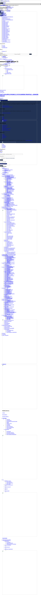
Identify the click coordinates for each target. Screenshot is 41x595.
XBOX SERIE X (9, 184)
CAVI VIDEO (8, 230)
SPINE (5, 196)
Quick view (2, 92)
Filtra (30, 54)
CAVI (5, 171)
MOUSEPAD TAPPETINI (10, 216)
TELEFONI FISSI (7, 314)
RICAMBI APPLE (5, 23)
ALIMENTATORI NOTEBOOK (11, 209)
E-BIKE (5, 264)
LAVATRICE (6, 204)
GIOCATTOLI (4, 15)
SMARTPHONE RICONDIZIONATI (10, 312)
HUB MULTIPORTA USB (10, 213)
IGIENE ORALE (7, 277)
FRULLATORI (6, 275)
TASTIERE (8, 218)
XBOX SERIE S (9, 183)
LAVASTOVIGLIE (7, 203)
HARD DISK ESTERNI (10, 260)
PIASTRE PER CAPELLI (8, 281)
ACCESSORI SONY (7, 178)
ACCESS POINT (9, 242)
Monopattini (4, 414)
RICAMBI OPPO (5, 32)
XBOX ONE (8, 191)
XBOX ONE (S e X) (9, 182)
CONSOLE (4, 13)
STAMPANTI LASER (9, 256)
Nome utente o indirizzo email (6, 154)
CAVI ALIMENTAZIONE (10, 225)
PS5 (7, 180)
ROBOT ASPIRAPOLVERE (8, 283)
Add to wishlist (3, 90)
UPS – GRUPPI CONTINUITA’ (9, 262)
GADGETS (6, 186)
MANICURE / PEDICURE (8, 279)
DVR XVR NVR (7, 327)
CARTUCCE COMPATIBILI (11, 252)
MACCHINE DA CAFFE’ (8, 278)
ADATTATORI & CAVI (8, 316)
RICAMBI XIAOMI (5, 37)
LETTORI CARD (9, 214)
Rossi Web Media (29, 140)
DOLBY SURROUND (7, 321)
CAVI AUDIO (8, 226)
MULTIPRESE (6, 194)
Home (1, 5)
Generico (3, 51)
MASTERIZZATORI (9, 236)
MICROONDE (6, 201)
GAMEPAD (8, 212)
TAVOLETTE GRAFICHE (10, 219)
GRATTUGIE (6, 276)
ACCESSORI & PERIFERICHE (9, 208)
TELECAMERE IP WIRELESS (11, 332)
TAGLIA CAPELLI (7, 287)
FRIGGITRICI (6, 274)
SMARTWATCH (4, 38)
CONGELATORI (7, 200)
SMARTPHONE (7, 311)
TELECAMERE (6, 329)
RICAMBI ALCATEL (5, 21)
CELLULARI (6, 306)
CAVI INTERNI (9, 227)
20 (4, 64)
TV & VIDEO (4, 40)
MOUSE (7, 215)
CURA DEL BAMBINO (8, 271)
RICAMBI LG (4, 27)
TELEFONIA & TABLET (6, 39)
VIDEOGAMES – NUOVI (8, 187)
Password (2, 156)
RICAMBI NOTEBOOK (6, 30)
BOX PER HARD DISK (10, 259)
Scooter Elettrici (5, 416)
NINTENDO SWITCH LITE (11, 177)
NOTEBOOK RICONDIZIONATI (9, 248)
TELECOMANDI (7, 323)
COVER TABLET (7, 309)
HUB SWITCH (8, 244)
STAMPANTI (6, 251)
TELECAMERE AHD (9, 330)
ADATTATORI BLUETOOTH (11, 223)
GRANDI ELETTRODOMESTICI (7, 16)
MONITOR (6, 240)
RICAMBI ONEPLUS (5, 31)
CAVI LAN (8, 228)
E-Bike (3, 412)
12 (2, 64)
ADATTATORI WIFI (9, 243)
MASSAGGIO (6, 280)
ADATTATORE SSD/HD (10, 222)
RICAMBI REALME (5, 33)
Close (1, 9)
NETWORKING (7, 241)
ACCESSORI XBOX (7, 181)
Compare (2, 91)
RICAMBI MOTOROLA (6, 28)
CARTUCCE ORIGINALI (10, 253)
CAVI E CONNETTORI (8, 326)
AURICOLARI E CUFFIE (8, 169)
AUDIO (3, 12)
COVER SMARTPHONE (8, 308)
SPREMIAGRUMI (7, 286)
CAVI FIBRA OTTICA (10, 318)
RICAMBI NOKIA (5, 29)
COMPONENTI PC (7, 231)
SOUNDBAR (6, 172)
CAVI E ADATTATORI (7, 221)
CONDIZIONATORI (7, 199)
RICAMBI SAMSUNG (6, 34)
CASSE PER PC (9, 211)
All (6, 64)
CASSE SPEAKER (7, 170)
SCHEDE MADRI (9, 237)
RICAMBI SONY (5, 35)
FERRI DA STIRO (7, 272)
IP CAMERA (8, 331)
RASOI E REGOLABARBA (8, 282)
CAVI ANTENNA (9, 317)
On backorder (4, 47)
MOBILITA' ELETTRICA (6, 18)
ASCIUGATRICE (7, 198)
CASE (7, 233)
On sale (3, 45)
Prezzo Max (17, 54)
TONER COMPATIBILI (10, 257)
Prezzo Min (2, 54)
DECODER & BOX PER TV (9, 320)
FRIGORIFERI (6, 202)
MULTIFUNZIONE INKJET (11, 254)
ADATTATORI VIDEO (9, 224)
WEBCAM (8, 220)
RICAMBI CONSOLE (5, 25)
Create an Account (3, 163)
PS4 (7, 179)
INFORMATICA (4, 17)
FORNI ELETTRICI (7, 273)
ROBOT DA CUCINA (7, 284)
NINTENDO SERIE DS (10, 175)
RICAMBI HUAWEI (5, 26)
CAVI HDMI (8, 319)
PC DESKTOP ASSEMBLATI (9, 249)
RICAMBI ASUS (5, 24)
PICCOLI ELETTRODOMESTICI (7, 19)
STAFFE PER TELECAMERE (9, 328)
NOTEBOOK (6, 247)
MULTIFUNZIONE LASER (10, 255)
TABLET (5, 313)
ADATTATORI (6, 168)
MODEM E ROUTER (9, 245)
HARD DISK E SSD (9, 235)
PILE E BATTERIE (7, 195)
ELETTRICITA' (4, 14)
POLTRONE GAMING (10, 217)
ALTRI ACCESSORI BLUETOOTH (10, 301)
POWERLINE (8, 246)
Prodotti (3, 20)
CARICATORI (6, 304)
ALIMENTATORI (9, 232)
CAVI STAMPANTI (9, 229)
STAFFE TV (6, 322)
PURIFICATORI (7, 205)
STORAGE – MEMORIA (8, 258)
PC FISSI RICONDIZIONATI (9, 250)
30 (5, 64)
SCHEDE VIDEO (9, 238)
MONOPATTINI (7, 265)
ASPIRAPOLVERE (7, 269)
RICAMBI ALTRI (5, 22)
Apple (3, 57)
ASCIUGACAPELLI (7, 268)
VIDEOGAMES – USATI (8, 192)
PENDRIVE (8, 261)
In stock (3, 46)
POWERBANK (6, 310)
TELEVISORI (6, 324)
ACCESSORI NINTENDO (8, 174)
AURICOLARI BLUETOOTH (9, 302)
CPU (7, 234)
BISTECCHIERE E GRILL (8, 270)
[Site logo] (4, 0)
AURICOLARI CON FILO (8, 303)
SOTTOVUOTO (6, 285)
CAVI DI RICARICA (7, 305)
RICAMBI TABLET (5, 36)
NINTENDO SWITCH (10, 176)
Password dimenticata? (10, 158)
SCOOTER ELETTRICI (8, 266)
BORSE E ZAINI (9, 210)
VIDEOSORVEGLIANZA (6, 41)
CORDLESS (6, 307)
